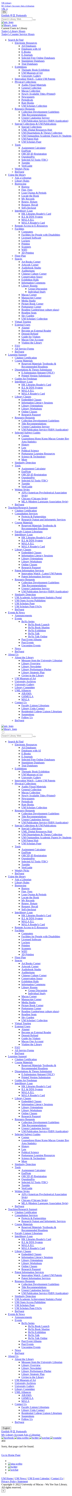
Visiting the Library (31, 342)
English (5, 15)
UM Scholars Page (31, 141)
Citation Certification (26, 357)
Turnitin (25, 162)
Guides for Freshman (26, 378)
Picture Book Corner (32, 303)
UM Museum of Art (32, 72)
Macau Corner (29, 294)
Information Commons (33, 282)
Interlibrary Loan (24, 210)
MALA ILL (27, 219)
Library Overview (31, 663)
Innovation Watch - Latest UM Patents (35, 78)
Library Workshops (31, 408)
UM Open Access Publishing (30, 600)
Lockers (25, 240)
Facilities (19, 228)
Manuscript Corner (31, 297)
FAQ (17, 345)
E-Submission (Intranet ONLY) (38, 372)
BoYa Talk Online (37, 636)
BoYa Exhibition (37, 630)
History (25, 444)
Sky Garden (27, 315)
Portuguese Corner (31, 306)
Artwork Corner (30, 264)
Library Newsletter (31, 666)
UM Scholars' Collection (34, 318)
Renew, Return (29, 201)
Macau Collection (30, 90)
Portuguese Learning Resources (38, 453)
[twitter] (12, 1466)
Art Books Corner (31, 261)
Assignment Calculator (33, 147)
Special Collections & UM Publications (35, 123)
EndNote (26, 150)
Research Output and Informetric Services (43, 519)
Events (18, 618)
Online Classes (29, 411)
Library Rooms (29, 285)
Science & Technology (33, 456)
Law (23, 447)
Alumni (25, 327)
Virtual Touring (23, 321)
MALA (25, 699)
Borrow (25, 186)
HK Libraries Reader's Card (36, 213)
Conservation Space (32, 276)
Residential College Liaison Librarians (41, 711)
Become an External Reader (36, 330)
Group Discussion (37, 288)
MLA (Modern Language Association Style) (44, 501)
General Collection (31, 87)
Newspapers (27, 96)
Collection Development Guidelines (40, 111)
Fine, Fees (26, 189)
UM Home (7, 1478)
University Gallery (31, 75)
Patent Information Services (29, 570)
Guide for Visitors (30, 336)
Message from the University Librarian (41, 660)
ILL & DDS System (32, 216)
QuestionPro (28, 156)
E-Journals (27, 54)
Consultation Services (26, 513)
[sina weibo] (15, 1463)
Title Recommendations (33, 114)
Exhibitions (21, 66)
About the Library (24, 657)
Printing (25, 243)
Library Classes (23, 396)
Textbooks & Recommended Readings (38, 365)
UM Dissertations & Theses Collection (41, 132)
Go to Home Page (10, 1455)
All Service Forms (24, 348)
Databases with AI (31, 48)
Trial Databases (29, 63)
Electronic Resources (26, 42)
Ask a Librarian (23, 177)
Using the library (17, 174)
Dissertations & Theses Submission (33, 369)
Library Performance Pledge (36, 669)
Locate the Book (30, 195)
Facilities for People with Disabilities (40, 234)
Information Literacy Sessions (37, 402)
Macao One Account (32, 339)
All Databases (28, 45)
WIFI (24, 249)
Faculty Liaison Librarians (29, 531)
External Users (22, 324)
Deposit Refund (29, 333)
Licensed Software (31, 237)
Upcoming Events (31, 645)
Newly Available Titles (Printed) (38, 93)
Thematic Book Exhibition (35, 69)
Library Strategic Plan (33, 672)
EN (4, 12)
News (18, 648)
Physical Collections (25, 81)
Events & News (16, 612)
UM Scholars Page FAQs (28, 606)
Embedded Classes (31, 399)
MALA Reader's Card (33, 222)
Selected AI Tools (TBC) (34, 159)
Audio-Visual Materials (33, 84)
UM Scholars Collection (34, 105)
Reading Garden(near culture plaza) (40, 309)
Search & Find (15, 39)
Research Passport (31, 414)
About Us (13, 654)
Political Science (30, 450)
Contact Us (21, 702)
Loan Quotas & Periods (33, 192)
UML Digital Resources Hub (36, 129)
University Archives (25, 681)
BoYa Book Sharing (39, 627)
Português (21, 15)
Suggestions (27, 714)
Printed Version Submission (36, 375)
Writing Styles (22, 489)
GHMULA (27, 696)
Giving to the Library (32, 675)
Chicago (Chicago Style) (34, 498)
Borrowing (20, 183)
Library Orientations (32, 405)
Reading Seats (29, 312)
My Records (27, 198)
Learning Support (17, 354)
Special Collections (31, 126)
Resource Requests (25, 108)
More (24, 459)
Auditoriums (28, 270)
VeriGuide (26, 165)
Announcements (23, 615)
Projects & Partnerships (33, 516)
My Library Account (12, 1434)
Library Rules (22, 180)
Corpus (25, 435)
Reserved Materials (31, 363)
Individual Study (37, 291)
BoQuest (19, 171)
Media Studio (28, 300)
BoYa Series (27, 621)
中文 (13, 15)
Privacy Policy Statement (14, 1481)
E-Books (26, 51)
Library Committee (25, 687)
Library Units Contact (33, 708)
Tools (18, 144)
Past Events (27, 642)
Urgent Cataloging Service (35, 117)
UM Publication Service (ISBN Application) (44, 120)
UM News (21, 1478)
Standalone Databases (33, 60)
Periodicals (27, 99)
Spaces (18, 258)
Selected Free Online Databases (38, 57)
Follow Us (27, 717)
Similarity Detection (25, 462)
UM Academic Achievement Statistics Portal (38, 597)
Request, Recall (29, 204)
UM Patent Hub (29, 138)
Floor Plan (20, 255)
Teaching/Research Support (22, 507)
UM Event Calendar (39, 1478)
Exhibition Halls (30, 279)
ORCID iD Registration (34, 153)
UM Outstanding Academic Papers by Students (46, 135)
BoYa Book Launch (38, 624)
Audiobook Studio (31, 267)
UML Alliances (23, 690)
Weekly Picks (22, 168)
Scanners (26, 246)
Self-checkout (28, 207)
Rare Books (27, 102)
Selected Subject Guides (27, 432)
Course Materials (24, 360)
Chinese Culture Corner (34, 273)
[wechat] (13, 1469)
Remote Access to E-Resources (31, 225)
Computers (27, 231)
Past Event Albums (31, 639)
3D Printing (27, 252)
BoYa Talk (34, 633)
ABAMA (26, 693)
